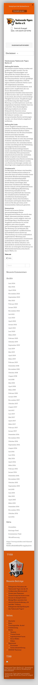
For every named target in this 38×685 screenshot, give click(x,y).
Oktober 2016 (13, 441)
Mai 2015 (11, 496)
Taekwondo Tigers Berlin (13, 673)
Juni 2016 (11, 455)
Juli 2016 (11, 451)
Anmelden (12, 527)
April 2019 (12, 355)
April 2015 (12, 499)
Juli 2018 (11, 379)
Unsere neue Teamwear (16, 593)
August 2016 (12, 448)
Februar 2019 (13, 362)
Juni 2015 (11, 493)
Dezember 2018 (13, 366)
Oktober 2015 (13, 482)
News (10, 623)
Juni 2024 (11, 283)
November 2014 (14, 510)
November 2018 (14, 369)
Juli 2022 (11, 314)
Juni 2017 (11, 414)
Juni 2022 (11, 318)
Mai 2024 (11, 287)
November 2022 (14, 311)
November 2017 (14, 400)
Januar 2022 (12, 324)
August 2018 (12, 376)
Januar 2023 (12, 307)
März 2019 (12, 359)
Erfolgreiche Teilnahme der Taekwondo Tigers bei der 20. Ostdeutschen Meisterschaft (18, 589)
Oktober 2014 (13, 513)
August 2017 (12, 407)
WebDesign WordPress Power (15, 675)
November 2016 (14, 438)
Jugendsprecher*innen (17, 636)
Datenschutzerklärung (17, 647)
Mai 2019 (11, 352)
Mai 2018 (11, 383)
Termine (13, 632)
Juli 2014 (11, 517)
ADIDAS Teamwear (15, 650)
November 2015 (14, 479)
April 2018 (12, 386)
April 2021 (12, 328)
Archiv (9, 278)
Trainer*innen (15, 634)
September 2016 (14, 445)
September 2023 (14, 297)
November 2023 (14, 293)
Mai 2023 (11, 300)
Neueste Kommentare (16, 272)
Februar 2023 (13, 304)
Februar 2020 (13, 338)
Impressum (12, 643)
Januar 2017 (12, 431)
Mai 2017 (11, 417)
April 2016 (12, 462)
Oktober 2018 (13, 372)
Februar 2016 (13, 469)
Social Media (14, 639)
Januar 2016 (12, 472)
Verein (10, 630)
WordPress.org (13, 537)
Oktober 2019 (13, 342)
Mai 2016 (11, 458)
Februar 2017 (13, 427)
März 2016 (12, 465)
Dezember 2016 (13, 434)
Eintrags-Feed (13, 530)
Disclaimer (14, 645)
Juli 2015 (11, 489)
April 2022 (12, 321)
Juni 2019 (11, 348)
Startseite (11, 621)
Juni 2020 (11, 331)
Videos (12, 641)
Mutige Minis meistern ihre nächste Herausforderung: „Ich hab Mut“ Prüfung (18, 602)
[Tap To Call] (19, 37)
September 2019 (14, 345)
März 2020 (12, 335)
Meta (8, 522)
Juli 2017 (11, 410)
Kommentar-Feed (14, 534)
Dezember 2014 (13, 506)
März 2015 (12, 503)
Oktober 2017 (13, 403)
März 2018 (12, 390)
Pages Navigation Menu (20, 45)
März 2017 (12, 424)
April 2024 (12, 290)
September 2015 (14, 486)
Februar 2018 (13, 393)
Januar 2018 (12, 396)
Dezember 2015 (13, 475)
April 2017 (12, 421)
